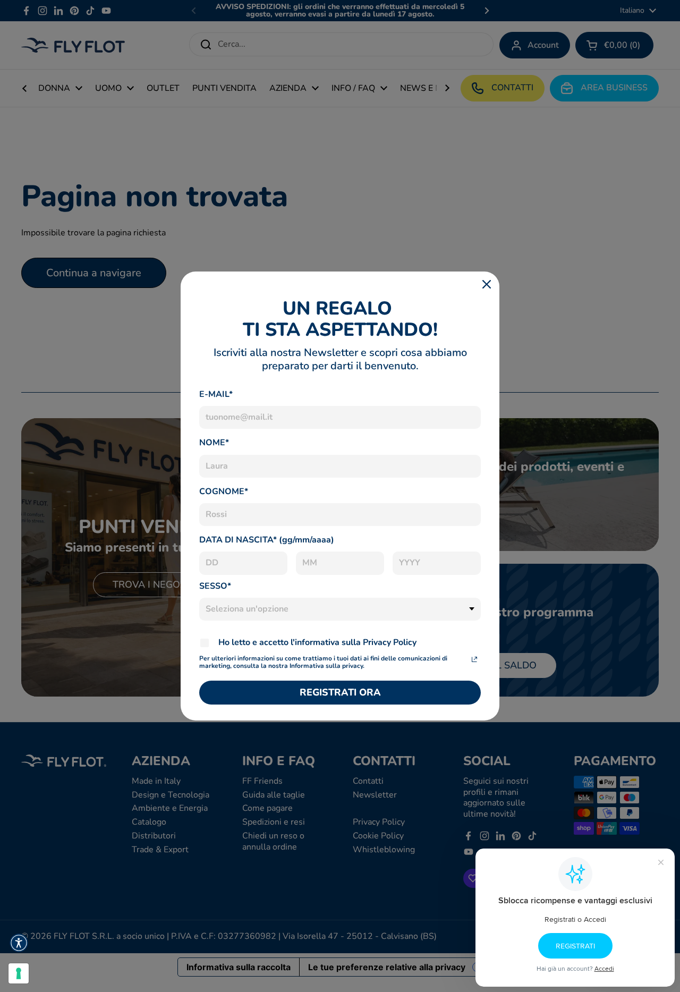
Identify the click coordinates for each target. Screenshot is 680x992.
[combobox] (340, 609)
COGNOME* (223, 491)
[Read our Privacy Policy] (474, 659)
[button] (19, 943)
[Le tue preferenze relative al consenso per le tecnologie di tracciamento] (18, 973)
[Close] (486, 284)
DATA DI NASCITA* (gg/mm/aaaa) (266, 540)
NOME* (214, 442)
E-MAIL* (216, 394)
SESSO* (215, 586)
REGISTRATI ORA (340, 692)
